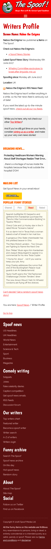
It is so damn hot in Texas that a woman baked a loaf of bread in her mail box (24, 232)
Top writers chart (11, 419)
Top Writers (16, 122)
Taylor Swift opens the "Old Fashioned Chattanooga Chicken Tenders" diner (23, 275)
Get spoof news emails (14, 395)
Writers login (9, 442)
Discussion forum (12, 405)
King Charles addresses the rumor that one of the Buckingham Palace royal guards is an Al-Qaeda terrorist (24, 268)
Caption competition (13, 391)
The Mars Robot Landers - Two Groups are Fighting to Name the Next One (24, 245)
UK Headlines (10, 335)
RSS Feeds (8, 400)
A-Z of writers (10, 437)
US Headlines (10, 330)
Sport (6, 354)
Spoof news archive (13, 460)
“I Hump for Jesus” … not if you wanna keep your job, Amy (23, 260)
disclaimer (26, 540)
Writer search (10, 432)
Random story (10, 474)
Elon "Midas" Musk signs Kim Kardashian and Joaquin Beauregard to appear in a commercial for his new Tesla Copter (24, 253)
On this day (8, 465)
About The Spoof (11, 488)
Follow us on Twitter (13, 504)
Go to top (8, 313)
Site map (7, 493)
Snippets (7, 377)
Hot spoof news (11, 470)
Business (7, 358)
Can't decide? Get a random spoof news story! (23, 294)
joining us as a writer (24, 132)
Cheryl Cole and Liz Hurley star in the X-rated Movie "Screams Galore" (25, 226)
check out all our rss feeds (29, 109)
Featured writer (10, 423)
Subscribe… (12, 195)
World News (9, 340)
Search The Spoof (12, 456)
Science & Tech (10, 349)
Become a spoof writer (14, 428)
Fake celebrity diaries (13, 386)
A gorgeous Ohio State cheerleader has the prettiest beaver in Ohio (24, 239)
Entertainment (10, 344)
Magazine (8, 363)
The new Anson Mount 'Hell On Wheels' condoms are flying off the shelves (25, 281)
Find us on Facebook (13, 509)
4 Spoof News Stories (19, 54)
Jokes (6, 381)
